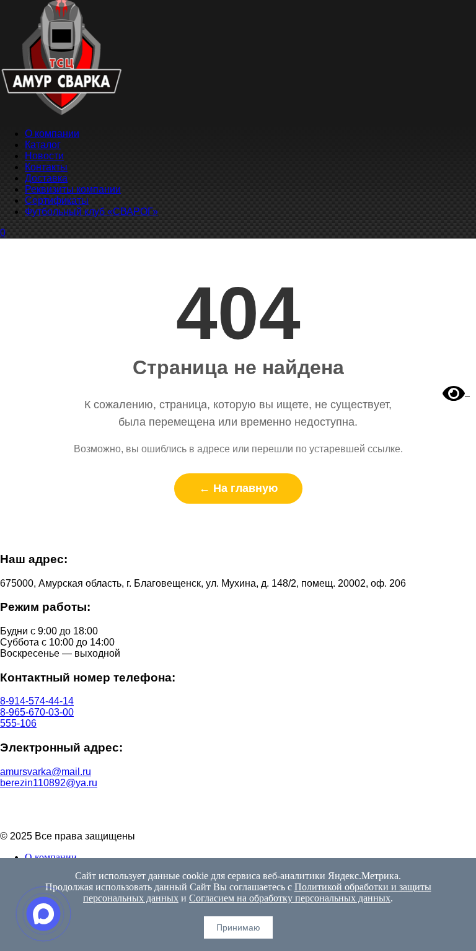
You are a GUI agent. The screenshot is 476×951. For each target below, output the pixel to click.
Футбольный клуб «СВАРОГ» (91, 211)
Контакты (46, 167)
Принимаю (238, 927)
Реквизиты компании (73, 189)
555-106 (18, 723)
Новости (44, 156)
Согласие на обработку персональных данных (238, 815)
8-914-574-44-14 (37, 701)
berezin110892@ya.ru (48, 783)
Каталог (43, 144)
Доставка (46, 178)
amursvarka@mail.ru (45, 771)
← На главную (238, 488)
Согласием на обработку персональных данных (289, 898)
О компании (52, 133)
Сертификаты (57, 200)
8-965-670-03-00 (37, 712)
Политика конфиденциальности (238, 804)
